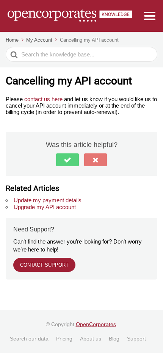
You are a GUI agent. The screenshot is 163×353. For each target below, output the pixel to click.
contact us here (44, 99)
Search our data (29, 339)
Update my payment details (48, 200)
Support (136, 339)
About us (90, 339)
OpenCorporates (96, 324)
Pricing (64, 339)
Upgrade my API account (45, 207)
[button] (67, 159)
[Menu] (149, 16)
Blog (114, 339)
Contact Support (44, 265)
